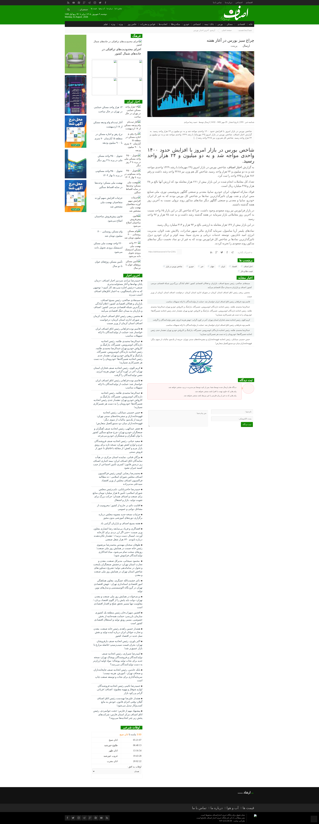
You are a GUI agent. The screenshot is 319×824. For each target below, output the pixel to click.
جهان (212, 266)
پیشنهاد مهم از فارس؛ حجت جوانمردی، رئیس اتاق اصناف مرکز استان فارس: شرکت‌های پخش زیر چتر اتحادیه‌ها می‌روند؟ (117, 714)
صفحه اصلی (227, 30)
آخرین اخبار (204, 30)
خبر (202, 266)
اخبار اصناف (248, 266)
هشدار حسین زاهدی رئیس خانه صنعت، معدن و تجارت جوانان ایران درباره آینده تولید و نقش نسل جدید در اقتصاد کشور (118, 632)
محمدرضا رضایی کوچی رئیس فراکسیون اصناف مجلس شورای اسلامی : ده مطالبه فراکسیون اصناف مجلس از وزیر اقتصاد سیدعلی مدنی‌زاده (120, 478)
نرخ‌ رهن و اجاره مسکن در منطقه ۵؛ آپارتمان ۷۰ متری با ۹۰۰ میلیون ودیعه (108, 138)
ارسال (246, 45)
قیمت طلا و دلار (247, 271)
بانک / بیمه (209, 24)
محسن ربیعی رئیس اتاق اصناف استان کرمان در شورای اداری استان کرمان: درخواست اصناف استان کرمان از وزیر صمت (201, 294)
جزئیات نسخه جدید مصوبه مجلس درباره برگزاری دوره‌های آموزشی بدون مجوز (120, 516)
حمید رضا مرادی (190, 122)
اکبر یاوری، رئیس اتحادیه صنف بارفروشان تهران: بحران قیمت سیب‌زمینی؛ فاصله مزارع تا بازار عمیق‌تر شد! (118, 645)
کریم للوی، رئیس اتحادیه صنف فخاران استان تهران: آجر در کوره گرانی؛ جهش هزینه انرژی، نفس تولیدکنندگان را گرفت (202, 320)
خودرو (186, 24)
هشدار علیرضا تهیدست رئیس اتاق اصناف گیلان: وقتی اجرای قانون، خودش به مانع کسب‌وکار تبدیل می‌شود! (119, 702)
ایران (223, 266)
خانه (251, 24)
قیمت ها (94, 8)
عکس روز (132, 24)
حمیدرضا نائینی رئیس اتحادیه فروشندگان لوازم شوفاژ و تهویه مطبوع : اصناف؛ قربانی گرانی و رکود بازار (119, 689)
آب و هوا (102, 8)
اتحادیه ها (163, 24)
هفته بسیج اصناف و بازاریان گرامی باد (120, 523)
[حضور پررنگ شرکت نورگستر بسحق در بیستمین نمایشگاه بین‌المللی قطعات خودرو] (104, 86)
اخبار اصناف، (234, 167)
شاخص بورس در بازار (174, 266)
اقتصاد (234, 266)
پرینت (235, 45)
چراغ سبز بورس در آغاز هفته (230, 40)
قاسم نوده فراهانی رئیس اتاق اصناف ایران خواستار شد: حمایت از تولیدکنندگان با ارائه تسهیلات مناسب (208, 301)
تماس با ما (217, 2)
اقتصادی (249, 2)
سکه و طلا (175, 24)
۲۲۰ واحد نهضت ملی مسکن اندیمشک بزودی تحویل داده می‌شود (108, 247)
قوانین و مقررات (147, 24)
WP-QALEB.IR (225, 821)
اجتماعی (238, 2)
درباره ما (228, 2)
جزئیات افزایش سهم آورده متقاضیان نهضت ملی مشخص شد (108, 202)
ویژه (121, 24)
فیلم (105, 24)
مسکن (230, 24)
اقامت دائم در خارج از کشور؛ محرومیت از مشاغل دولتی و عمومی (119, 507)
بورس (220, 24)
